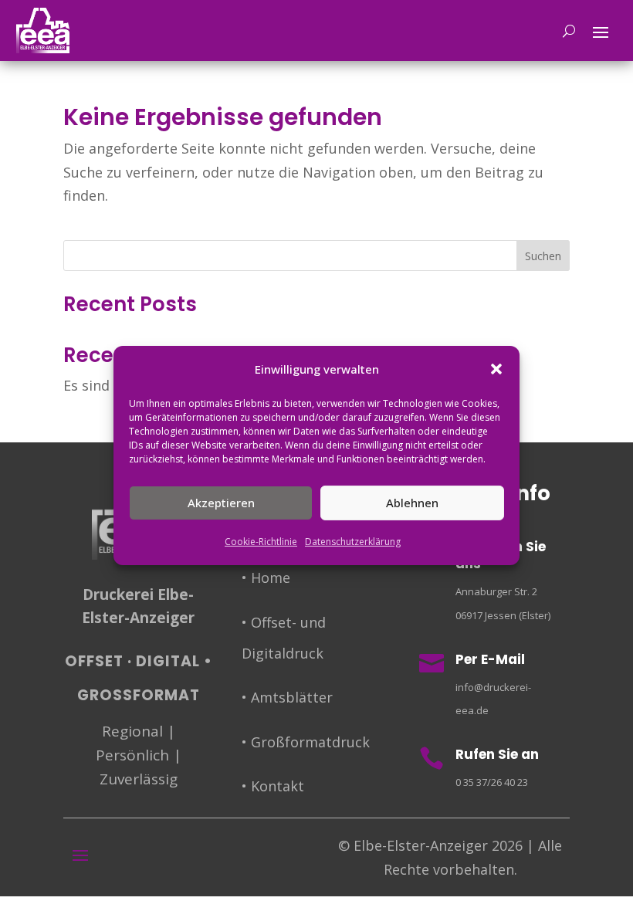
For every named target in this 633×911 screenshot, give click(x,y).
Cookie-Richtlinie (261, 541)
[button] (496, 369)
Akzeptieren (221, 502)
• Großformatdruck (306, 742)
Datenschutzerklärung (353, 541)
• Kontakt (273, 786)
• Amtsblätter (287, 697)
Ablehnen (412, 502)
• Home (266, 577)
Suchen (543, 256)
